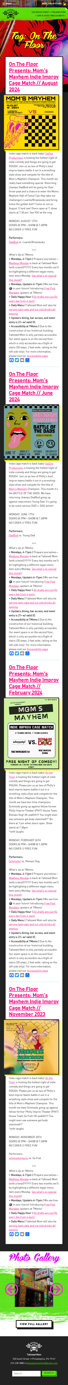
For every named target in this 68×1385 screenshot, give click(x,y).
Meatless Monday (19, 263)
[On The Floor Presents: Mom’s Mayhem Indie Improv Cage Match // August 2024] (34, 122)
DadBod (13, 242)
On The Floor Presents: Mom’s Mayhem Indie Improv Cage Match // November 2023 (34, 1001)
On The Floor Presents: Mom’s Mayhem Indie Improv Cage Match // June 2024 (34, 386)
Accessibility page (37, 356)
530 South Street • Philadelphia (49, 12)
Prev (11, 1289)
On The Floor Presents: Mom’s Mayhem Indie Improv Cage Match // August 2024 (34, 76)
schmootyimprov (18, 1158)
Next (56, 1289)
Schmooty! (15, 861)
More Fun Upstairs (52, 4)
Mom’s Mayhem (18, 489)
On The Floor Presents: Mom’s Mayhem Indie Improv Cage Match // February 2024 (34, 680)
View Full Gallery (34, 1324)
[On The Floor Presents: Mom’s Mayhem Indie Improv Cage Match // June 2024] (34, 432)
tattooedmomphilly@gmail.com (42, 1363)
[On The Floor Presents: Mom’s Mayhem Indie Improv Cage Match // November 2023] (34, 1047)
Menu (8, 4)
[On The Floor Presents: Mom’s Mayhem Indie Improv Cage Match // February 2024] (34, 733)
